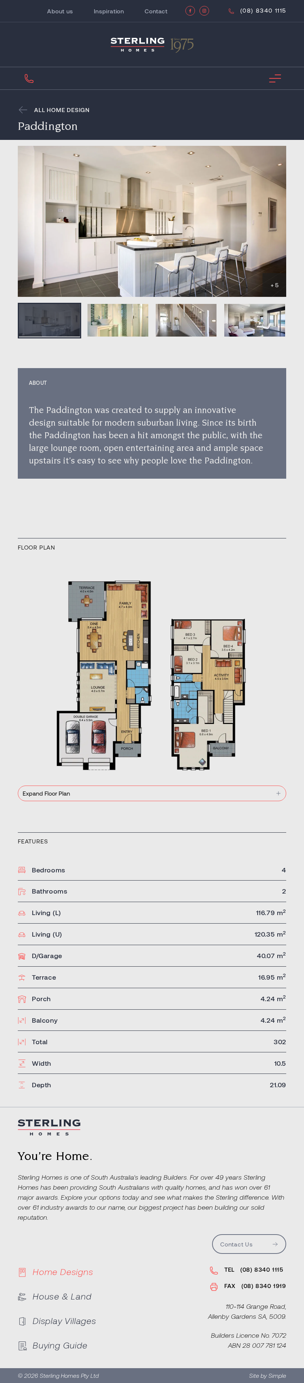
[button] (49, 320)
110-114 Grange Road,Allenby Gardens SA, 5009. (247, 1311)
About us (60, 10)
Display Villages (64, 1320)
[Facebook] (190, 11)
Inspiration (109, 10)
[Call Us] (29, 78)
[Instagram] (204, 11)
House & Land (62, 1296)
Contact (156, 10)
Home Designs (63, 1271)
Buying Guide (60, 1345)
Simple (277, 1375)
